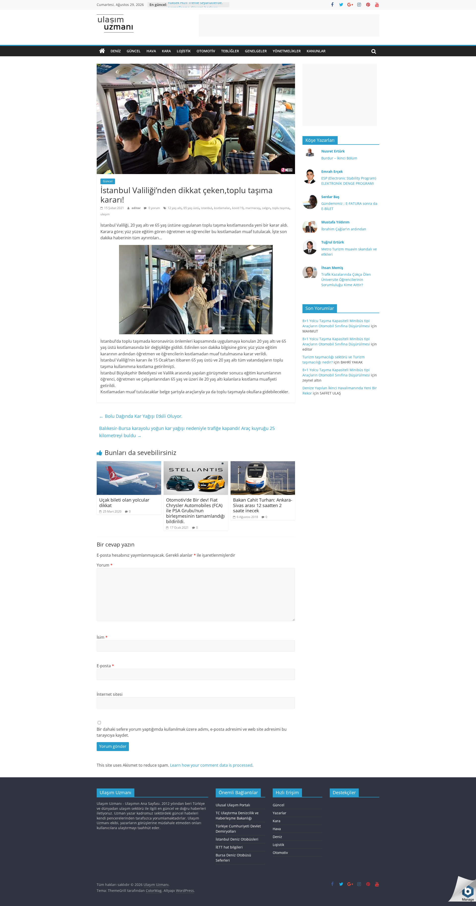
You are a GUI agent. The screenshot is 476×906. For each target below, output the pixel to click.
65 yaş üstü (191, 208)
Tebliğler (230, 51)
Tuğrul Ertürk (332, 242)
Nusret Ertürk (333, 151)
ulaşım (105, 214)
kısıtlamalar (222, 208)
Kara (166, 51)
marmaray (252, 208)
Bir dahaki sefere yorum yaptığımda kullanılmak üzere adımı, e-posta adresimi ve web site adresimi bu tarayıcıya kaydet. (192, 732)
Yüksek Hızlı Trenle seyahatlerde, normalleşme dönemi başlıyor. (195, 7)
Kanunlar (316, 51)
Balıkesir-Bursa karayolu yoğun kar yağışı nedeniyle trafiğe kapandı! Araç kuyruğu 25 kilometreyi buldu (187, 431)
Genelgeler (256, 51)
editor (136, 208)
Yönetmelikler (287, 51)
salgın (266, 208)
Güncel (134, 51)
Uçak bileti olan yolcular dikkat (124, 502)
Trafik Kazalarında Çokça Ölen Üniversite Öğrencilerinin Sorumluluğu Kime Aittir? (346, 279)
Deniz (116, 51)
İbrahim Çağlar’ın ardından (343, 229)
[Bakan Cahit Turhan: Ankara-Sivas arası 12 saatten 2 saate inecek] (263, 464)
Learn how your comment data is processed (211, 765)
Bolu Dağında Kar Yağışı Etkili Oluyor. (140, 416)
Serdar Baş (330, 196)
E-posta (105, 665)
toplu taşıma (280, 208)
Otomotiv (206, 51)
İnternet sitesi (109, 694)
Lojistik (184, 51)
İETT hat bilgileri (229, 847)
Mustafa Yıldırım (335, 222)
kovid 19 (237, 208)
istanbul (206, 208)
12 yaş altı (174, 208)
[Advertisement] (289, 25)
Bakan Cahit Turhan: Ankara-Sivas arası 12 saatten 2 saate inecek (262, 505)
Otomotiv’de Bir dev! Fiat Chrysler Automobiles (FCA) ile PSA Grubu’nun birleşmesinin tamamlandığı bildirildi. (195, 510)
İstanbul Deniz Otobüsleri (237, 839)
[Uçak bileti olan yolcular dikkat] (129, 464)
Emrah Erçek (332, 171)
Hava (151, 51)
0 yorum (154, 208)
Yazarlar (279, 813)
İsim (102, 637)
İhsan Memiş (332, 267)
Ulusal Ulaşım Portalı (233, 805)
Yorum (105, 565)
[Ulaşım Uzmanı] (102, 51)
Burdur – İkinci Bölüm (339, 158)
